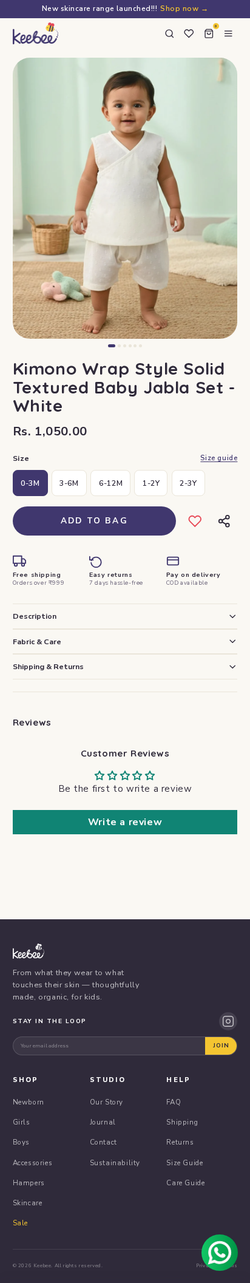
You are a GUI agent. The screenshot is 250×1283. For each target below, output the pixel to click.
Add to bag (94, 520)
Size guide (218, 458)
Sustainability (115, 1163)
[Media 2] (119, 345)
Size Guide (184, 1163)
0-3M (30, 483)
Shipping (182, 1122)
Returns (180, 1142)
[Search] (169, 33)
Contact (103, 1142)
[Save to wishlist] (195, 520)
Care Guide (185, 1183)
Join (221, 1045)
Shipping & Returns (48, 666)
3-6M (68, 483)
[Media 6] (140, 345)
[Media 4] (130, 345)
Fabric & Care (37, 641)
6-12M (111, 483)
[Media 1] (112, 345)
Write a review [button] (125, 822)
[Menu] (228, 33)
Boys (21, 1142)
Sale (20, 1223)
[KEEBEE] (35, 33)
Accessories (33, 1163)
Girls (21, 1122)
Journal (103, 1122)
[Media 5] (135, 345)
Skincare (27, 1203)
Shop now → (184, 8)
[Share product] (223, 520)
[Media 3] (124, 345)
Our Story (106, 1102)
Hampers (29, 1183)
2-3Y (188, 483)
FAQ (173, 1102)
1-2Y (151, 483)
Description (34, 616)
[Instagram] (228, 1021)
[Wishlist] (189, 33)
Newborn (28, 1102)
